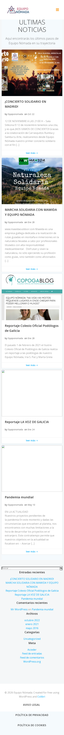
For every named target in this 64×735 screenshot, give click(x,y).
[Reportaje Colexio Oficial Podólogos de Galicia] (32, 296)
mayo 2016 (32, 628)
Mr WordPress (19, 609)
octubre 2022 (32, 620)
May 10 (31, 504)
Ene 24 (31, 429)
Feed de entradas (32, 653)
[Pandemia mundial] (32, 468)
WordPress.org (32, 661)
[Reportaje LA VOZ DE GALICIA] (32, 393)
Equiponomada (15, 114)
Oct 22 (31, 114)
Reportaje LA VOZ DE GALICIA (32, 594)
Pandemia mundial (32, 598)
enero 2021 (32, 624)
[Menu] (57, 9)
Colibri (41, 696)
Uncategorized (32, 639)
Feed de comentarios (32, 657)
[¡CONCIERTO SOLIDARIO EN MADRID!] (32, 72)
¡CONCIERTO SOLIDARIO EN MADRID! (32, 579)
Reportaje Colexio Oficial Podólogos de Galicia (32, 590)
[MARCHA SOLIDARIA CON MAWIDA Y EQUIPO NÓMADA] (32, 180)
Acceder (32, 649)
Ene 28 (31, 222)
